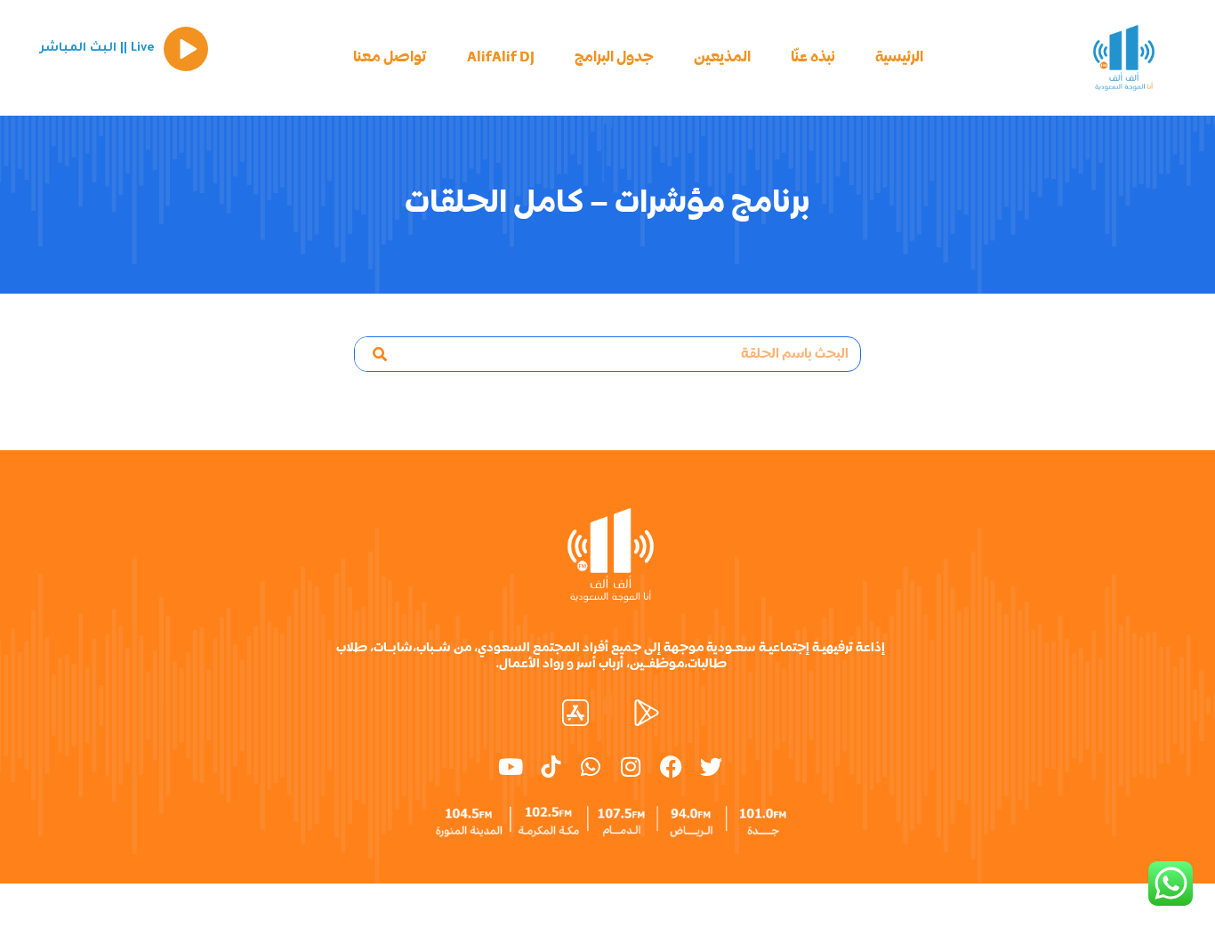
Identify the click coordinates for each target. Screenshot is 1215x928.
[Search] (380, 354)
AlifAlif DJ (501, 58)
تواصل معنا (390, 58)
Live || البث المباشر (97, 48)
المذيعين (722, 58)
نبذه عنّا (813, 58)
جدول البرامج (614, 58)
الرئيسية (899, 58)
